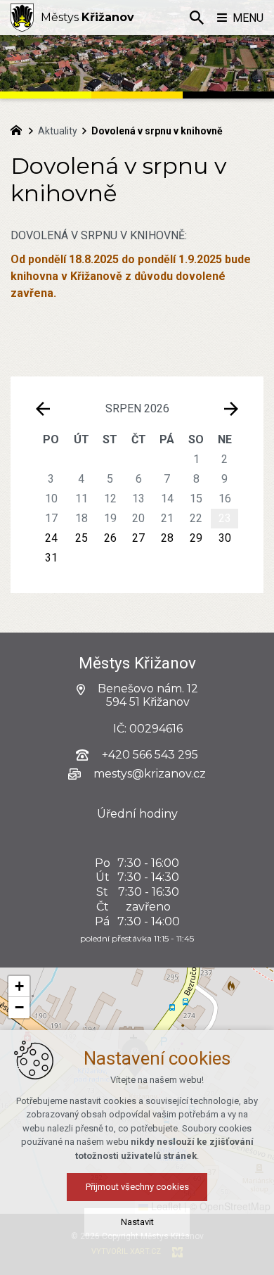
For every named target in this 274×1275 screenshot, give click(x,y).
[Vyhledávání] (197, 18)
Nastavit (137, 1222)
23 (224, 518)
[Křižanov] (22, 18)
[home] (20, 128)
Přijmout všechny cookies (137, 1186)
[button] (19, 986)
